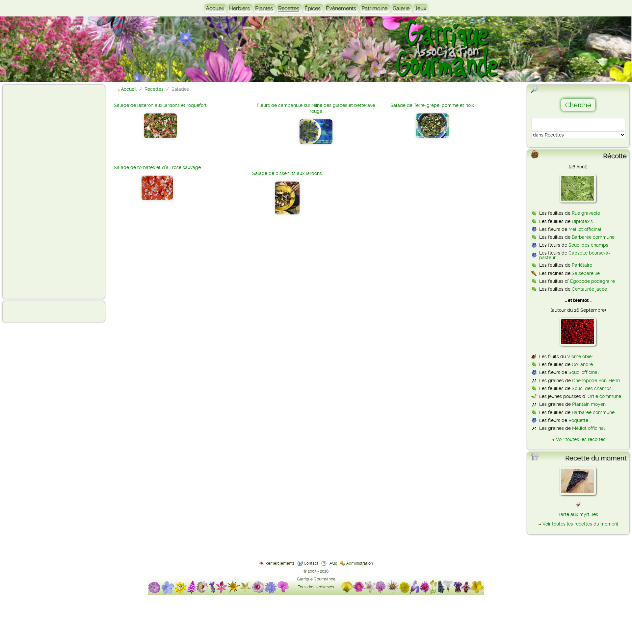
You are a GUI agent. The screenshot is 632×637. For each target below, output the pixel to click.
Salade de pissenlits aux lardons (287, 173)
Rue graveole (586, 213)
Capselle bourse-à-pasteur (574, 255)
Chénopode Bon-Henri (596, 380)
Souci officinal (583, 372)
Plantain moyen (589, 404)
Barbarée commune (593, 237)
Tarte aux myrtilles (578, 514)
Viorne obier (580, 356)
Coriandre (582, 364)
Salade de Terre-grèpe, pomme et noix (432, 105)
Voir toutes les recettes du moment (580, 524)
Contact (311, 563)
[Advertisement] (31, 191)
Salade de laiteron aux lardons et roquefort (160, 105)
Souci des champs (588, 245)
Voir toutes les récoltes (580, 439)
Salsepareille (586, 273)
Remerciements (280, 563)
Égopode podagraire (592, 281)
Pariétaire (582, 265)
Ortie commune (604, 396)
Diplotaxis (582, 221)
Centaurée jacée (589, 289)
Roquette (578, 420)
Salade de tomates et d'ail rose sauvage (157, 167)
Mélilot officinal (584, 229)
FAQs (332, 563)
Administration (359, 563)
